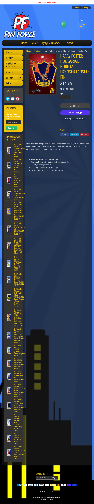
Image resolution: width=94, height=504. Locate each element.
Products (37, 51)
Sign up (85, 8)
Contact (69, 43)
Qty (61, 93)
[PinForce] (21, 24)
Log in (76, 8)
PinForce (46, 497)
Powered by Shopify (47, 499)
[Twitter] (8, 99)
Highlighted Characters (51, 43)
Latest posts (14, 83)
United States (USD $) (46, 478)
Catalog (33, 43)
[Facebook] (13, 99)
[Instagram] (17, 99)
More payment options (75, 118)
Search (42, 491)
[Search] (63, 24)
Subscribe (11, 128)
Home (24, 43)
